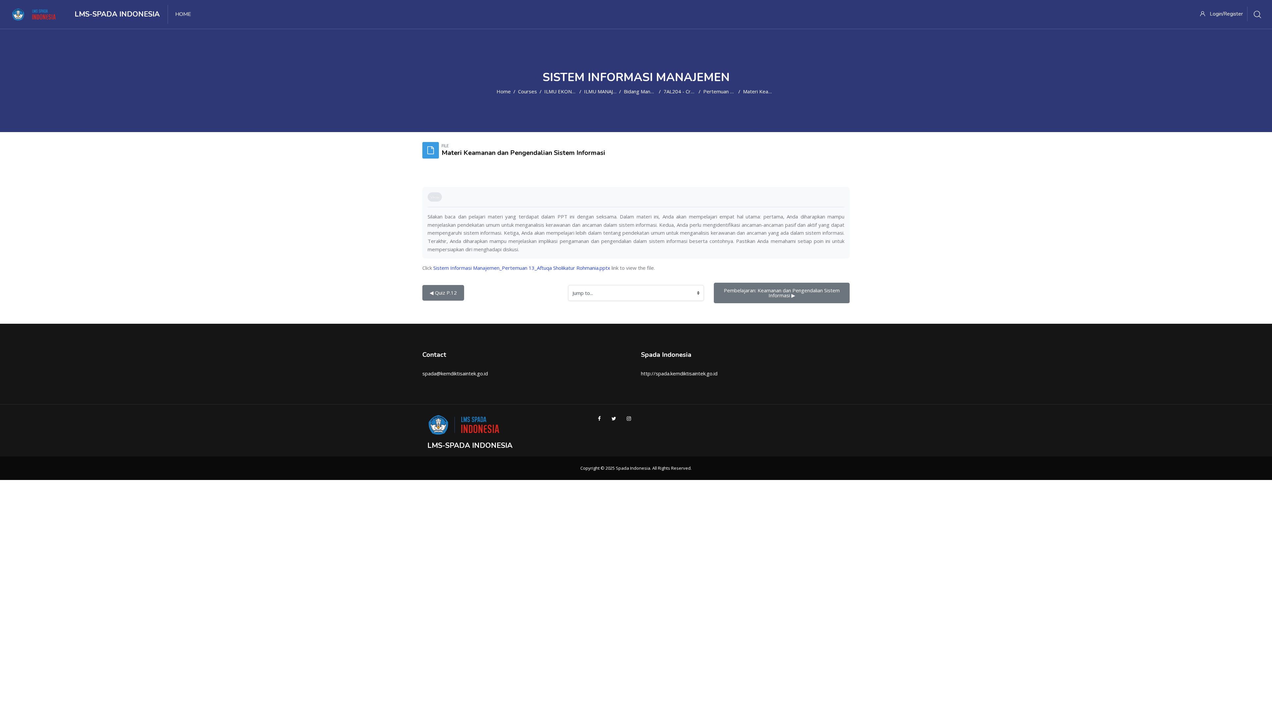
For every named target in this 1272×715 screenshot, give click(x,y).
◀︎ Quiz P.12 (443, 292)
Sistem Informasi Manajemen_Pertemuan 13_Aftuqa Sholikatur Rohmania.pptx (521, 267)
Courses (527, 91)
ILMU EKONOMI (563, 91)
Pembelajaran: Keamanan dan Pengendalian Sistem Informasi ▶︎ (782, 293)
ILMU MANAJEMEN (605, 91)
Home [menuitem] (183, 14)
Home (504, 91)
